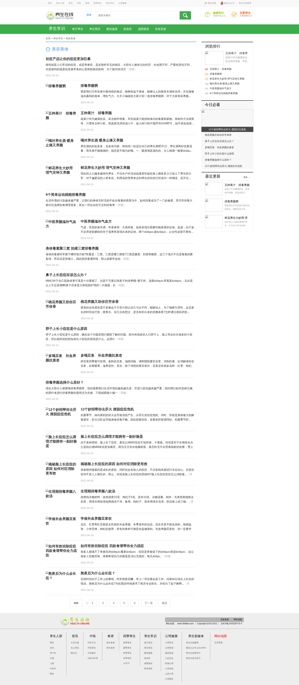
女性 (52, 648)
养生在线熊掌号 (193, 653)
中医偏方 (92, 653)
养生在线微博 (192, 642)
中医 (79, 3)
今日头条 (75, 642)
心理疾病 (169, 648)
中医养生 (92, 648)
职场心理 (169, 663)
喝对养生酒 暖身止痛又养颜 (102, 140)
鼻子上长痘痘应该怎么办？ (66, 275)
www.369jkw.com (185, 623)
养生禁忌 (94, 28)
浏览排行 (212, 46)
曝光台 (74, 653)
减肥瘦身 (143, 28)
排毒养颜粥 (89, 86)
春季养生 (127, 642)
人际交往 (169, 658)
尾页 (164, 603)
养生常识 (110, 3)
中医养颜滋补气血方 (96, 221)
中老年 (53, 668)
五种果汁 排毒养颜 (96, 113)
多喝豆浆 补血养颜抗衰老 (101, 355)
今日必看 (212, 105)
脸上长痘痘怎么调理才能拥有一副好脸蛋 (112, 436)
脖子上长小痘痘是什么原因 (66, 328)
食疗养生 (77, 28)
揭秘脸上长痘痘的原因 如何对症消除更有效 (114, 464)
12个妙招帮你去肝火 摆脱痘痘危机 (107, 409)
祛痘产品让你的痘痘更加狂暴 (68, 59)
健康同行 (209, 15)
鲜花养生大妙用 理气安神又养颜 (105, 167)
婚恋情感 (169, 653)
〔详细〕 (131, 69)
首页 (50, 3)
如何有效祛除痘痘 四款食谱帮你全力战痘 (112, 546)
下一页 (148, 603)
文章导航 (218, 642)
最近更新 (212, 176)
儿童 (52, 663)
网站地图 (238, 619)
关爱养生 (235, 15)
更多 (245, 177)
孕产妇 (53, 653)
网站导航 (212, 3)
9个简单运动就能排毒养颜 (66, 194)
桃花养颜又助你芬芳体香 (100, 302)
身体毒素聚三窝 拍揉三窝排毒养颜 (72, 248)
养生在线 (170, 623)
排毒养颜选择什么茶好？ (65, 382)
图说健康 (111, 28)
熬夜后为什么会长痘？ (98, 573)
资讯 (71, 3)
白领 (52, 658)
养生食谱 (110, 642)
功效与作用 (93, 658)
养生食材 (110, 648)
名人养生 (75, 648)
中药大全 (92, 642)
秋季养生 (127, 653)
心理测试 (169, 679)
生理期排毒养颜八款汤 (98, 491)
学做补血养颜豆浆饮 (96, 518)
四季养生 (97, 3)
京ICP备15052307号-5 (231, 623)
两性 (52, 674)
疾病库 (128, 28)
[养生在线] (60, 16)
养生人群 (60, 3)
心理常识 (169, 642)
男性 (52, 642)
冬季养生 (127, 658)
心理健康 (122, 3)
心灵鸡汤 (169, 668)
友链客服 (224, 619)
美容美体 (160, 28)
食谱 (87, 3)
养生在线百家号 (193, 658)
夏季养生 (127, 648)
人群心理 (169, 674)
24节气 (126, 663)
